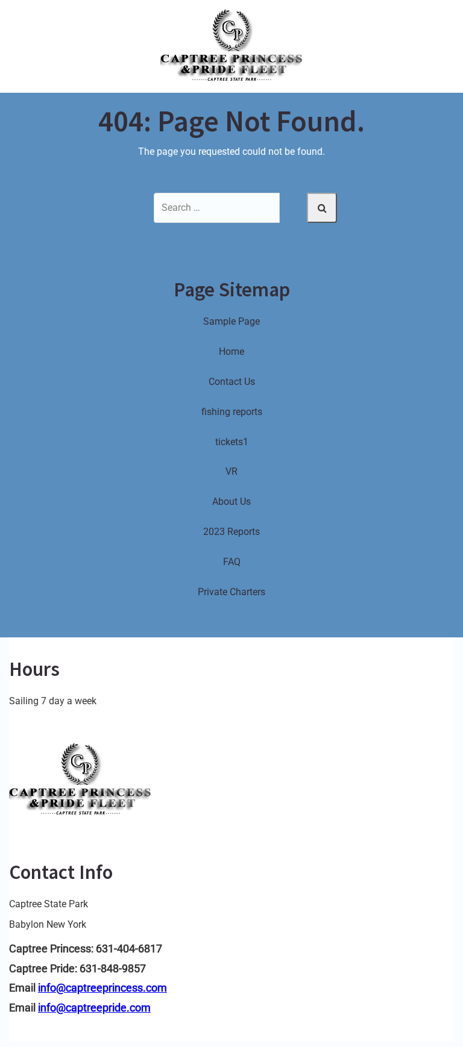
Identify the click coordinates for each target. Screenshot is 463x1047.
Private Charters (231, 592)
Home (231, 351)
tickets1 (231, 442)
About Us (231, 501)
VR (231, 471)
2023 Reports (231, 531)
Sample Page (231, 321)
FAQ (232, 561)
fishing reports (231, 411)
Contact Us (232, 381)
